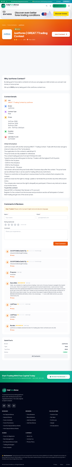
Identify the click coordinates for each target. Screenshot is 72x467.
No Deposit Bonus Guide (10, 442)
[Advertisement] (36, 58)
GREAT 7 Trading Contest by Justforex (20, 102)
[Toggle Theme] (50, 6)
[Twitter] (9, 406)
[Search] (46, 6)
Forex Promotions (8, 423)
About (61, 464)
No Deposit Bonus (8, 414)
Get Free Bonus (60, 5)
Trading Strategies (8, 444)
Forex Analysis (7, 447)
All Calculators (54, 425)
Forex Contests (12, 25)
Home (4, 25)
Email (39, 214)
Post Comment (60, 244)
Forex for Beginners (9, 436)
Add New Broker (31, 420)
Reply (13, 255)
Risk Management (8, 439)
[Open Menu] (69, 5)
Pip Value (52, 417)
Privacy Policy (30, 442)
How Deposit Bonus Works (11, 428)
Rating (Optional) (9, 222)
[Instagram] (14, 406)
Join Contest (60, 34)
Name (6, 214)
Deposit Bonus (7, 417)
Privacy (55, 464)
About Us (29, 436)
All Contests (36, 356)
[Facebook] (4, 406)
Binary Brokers (31, 417)
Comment (7, 228)
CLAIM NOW (66, 1)
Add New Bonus (31, 423)
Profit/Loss (53, 420)
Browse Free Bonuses (58, 376)
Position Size (54, 414)
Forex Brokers (31, 414)
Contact (68, 464)
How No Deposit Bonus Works (12, 425)
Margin (52, 423)
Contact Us (30, 439)
